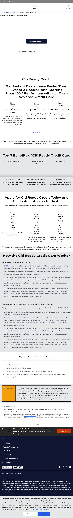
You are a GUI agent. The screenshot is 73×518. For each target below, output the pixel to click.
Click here (7, 266)
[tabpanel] (36, 371)
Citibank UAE (6, 1)
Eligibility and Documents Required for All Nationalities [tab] (36, 357)
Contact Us (7, 455)
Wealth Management (11, 447)
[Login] (68, 6)
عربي (69, 1)
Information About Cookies (40, 509)
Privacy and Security (10, 459)
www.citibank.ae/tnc (30, 416)
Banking (6, 443)
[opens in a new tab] (7, 467)
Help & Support (9, 451)
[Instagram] (63, 467)
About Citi (7, 462)
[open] (4, 7)
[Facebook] (59, 467)
